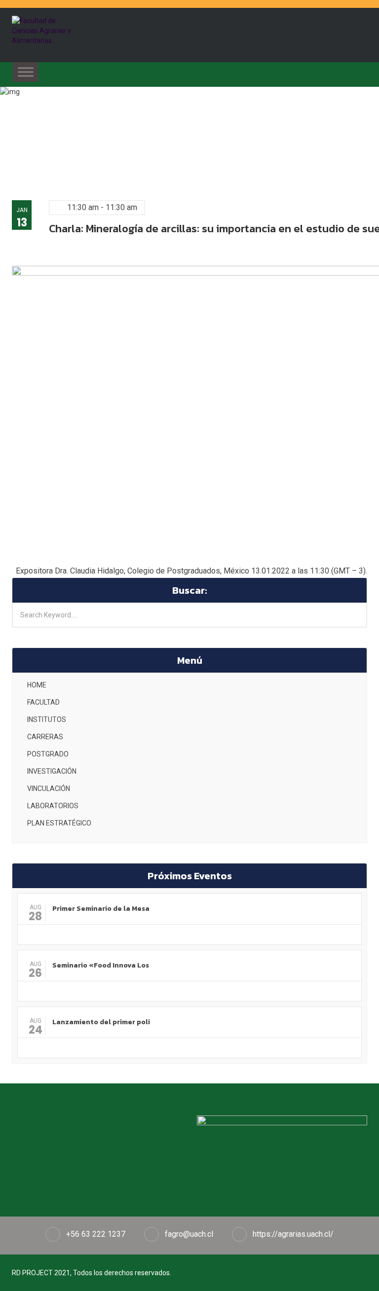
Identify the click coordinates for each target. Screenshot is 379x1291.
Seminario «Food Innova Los (100, 965)
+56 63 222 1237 (95, 1234)
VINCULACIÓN (48, 788)
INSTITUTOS (46, 719)
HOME (36, 685)
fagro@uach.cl (189, 1234)
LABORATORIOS (52, 806)
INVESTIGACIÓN (51, 771)
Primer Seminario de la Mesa (101, 908)
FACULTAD (43, 702)
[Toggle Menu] (26, 71)
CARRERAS (45, 737)
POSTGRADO (48, 754)
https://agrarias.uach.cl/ (293, 1234)
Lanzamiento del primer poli (101, 1022)
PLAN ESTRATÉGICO (59, 823)
